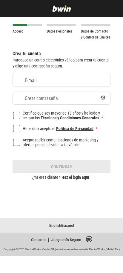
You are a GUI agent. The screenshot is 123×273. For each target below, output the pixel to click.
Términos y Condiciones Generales (70, 117)
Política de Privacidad (74, 128)
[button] (103, 98)
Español (67, 225)
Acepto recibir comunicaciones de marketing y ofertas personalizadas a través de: (61, 142)
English (55, 225)
